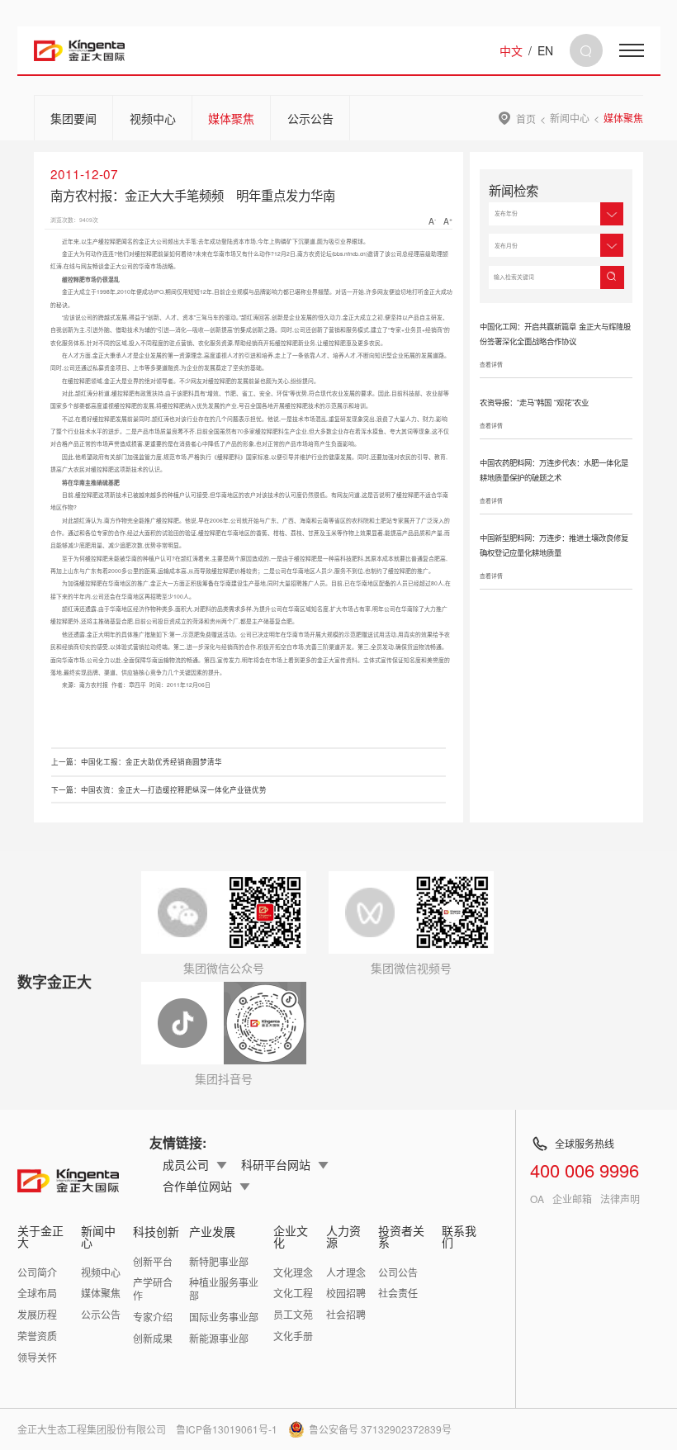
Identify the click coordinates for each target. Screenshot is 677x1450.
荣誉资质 (37, 1336)
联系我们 (459, 1236)
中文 (511, 50)
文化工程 (293, 1293)
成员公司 (186, 1164)
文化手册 (293, 1336)
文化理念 (293, 1272)
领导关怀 (37, 1357)
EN (545, 50)
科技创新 (156, 1231)
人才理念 (346, 1272)
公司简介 (37, 1272)
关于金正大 (40, 1236)
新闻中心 (569, 118)
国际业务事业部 (223, 1317)
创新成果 (153, 1338)
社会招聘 (346, 1314)
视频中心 (153, 118)
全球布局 (37, 1293)
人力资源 (343, 1236)
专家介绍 (153, 1317)
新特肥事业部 (219, 1261)
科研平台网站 (275, 1164)
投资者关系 (401, 1236)
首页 (526, 118)
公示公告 (310, 118)
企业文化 (290, 1236)
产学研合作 (153, 1288)
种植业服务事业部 (223, 1288)
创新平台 (153, 1261)
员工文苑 (293, 1314)
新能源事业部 (219, 1338)
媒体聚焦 (231, 118)
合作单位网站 (197, 1185)
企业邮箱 (572, 1199)
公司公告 (398, 1272)
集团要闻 (73, 118)
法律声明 (620, 1199)
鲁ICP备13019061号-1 (226, 1429)
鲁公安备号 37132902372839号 (380, 1429)
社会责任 (398, 1293)
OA (537, 1199)
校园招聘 (346, 1293)
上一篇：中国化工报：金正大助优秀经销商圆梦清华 (136, 761)
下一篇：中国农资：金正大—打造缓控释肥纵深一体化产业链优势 (159, 789)
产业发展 (212, 1231)
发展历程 (37, 1314)
